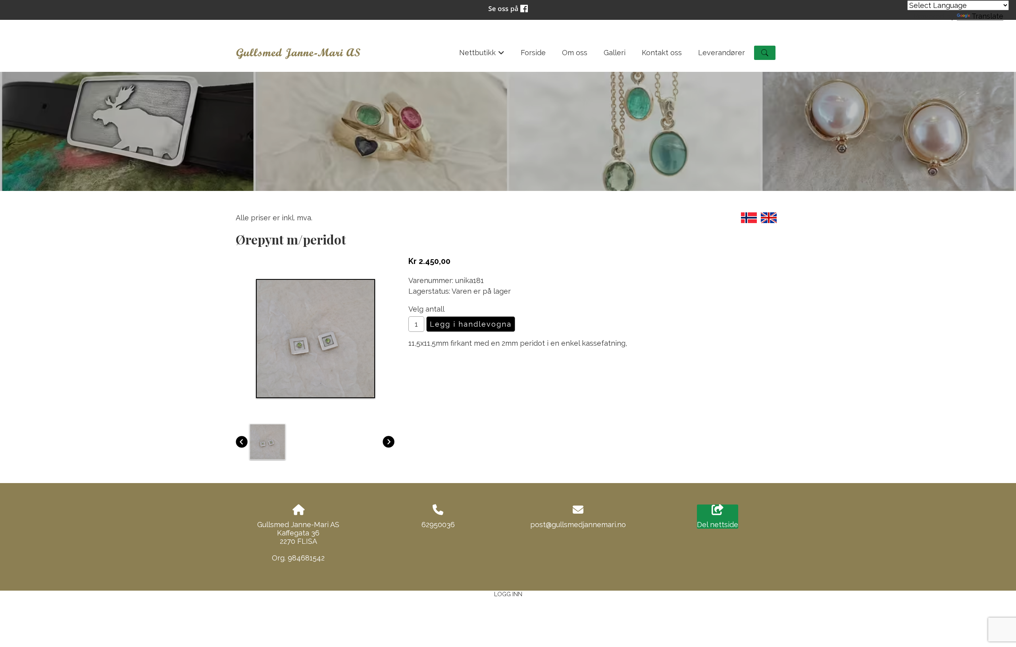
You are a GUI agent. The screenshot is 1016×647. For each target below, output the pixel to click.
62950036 (438, 524)
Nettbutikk (482, 55)
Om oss (574, 52)
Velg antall (426, 309)
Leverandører (721, 52)
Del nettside (717, 524)
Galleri (614, 52)
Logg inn (508, 594)
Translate (987, 16)
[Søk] (764, 53)
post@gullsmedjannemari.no (578, 524)
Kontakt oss (662, 52)
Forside (533, 52)
